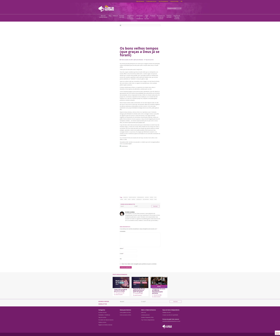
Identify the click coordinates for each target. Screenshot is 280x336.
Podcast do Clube (174, 1)
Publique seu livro (166, 312)
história (151, 197)
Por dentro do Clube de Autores (161, 17)
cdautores (125, 197)
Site (121, 258)
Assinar (155, 206)
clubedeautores (140, 197)
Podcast (152, 16)
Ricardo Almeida (139, 59)
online (129, 199)
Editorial (115, 16)
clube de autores (132, 197)
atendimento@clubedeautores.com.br (171, 321)
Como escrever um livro (125, 314)
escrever (147, 197)
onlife (125, 199)
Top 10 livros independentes (147, 319)
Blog (110, 16)
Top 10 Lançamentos (163, 1)
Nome (122, 248)
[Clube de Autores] (172, 325)
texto (155, 199)
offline (121, 199)
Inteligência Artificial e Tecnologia (130, 17)
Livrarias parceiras (145, 314)
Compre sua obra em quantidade (170, 314)
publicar (133, 199)
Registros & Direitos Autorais (177, 17)
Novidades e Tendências (139, 17)
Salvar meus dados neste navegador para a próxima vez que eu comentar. (139, 264)
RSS (181, 1)
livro (155, 197)
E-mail (122, 253)
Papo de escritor (147, 17)
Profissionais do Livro (151, 1)
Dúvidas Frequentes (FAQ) (147, 317)
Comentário (122, 231)
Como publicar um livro (125, 312)
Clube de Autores (140, 1)
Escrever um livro (121, 16)
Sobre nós (143, 312)
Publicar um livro (169, 16)
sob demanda (146, 199)
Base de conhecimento (103, 16)
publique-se (138, 199)
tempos (151, 199)
